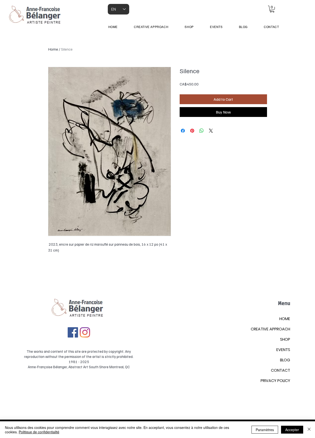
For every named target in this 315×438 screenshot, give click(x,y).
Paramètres (265, 429)
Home (53, 49)
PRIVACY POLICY (275, 380)
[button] (272, 9)
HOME (284, 319)
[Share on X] (211, 131)
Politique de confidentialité (39, 431)
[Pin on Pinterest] (192, 131)
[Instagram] (85, 332)
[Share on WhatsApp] (202, 131)
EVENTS (283, 350)
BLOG (285, 360)
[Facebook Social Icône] (73, 332)
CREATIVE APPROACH (270, 329)
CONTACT (280, 370)
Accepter (292, 429)
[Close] (309, 429)
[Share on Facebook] (183, 131)
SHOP (285, 339)
